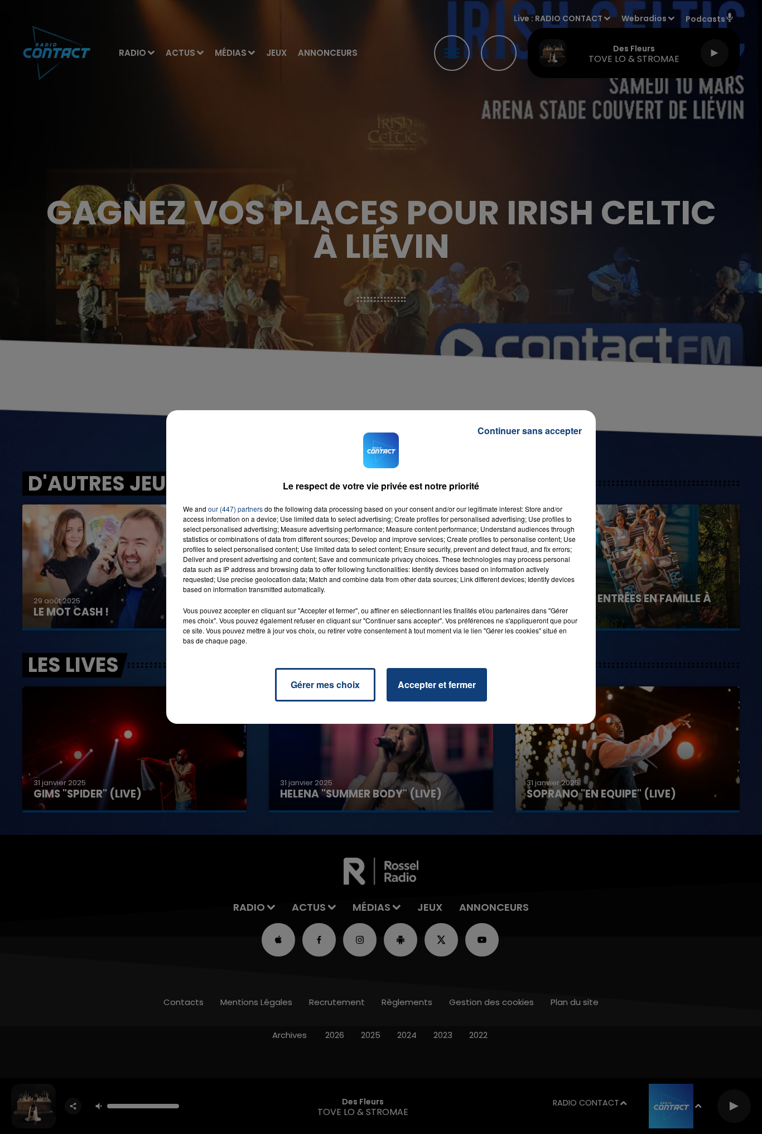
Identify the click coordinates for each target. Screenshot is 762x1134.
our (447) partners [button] (235, 508)
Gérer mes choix (325, 684)
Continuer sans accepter (530, 430)
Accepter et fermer (437, 684)
